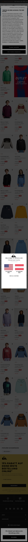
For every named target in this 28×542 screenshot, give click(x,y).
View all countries (14, 276)
